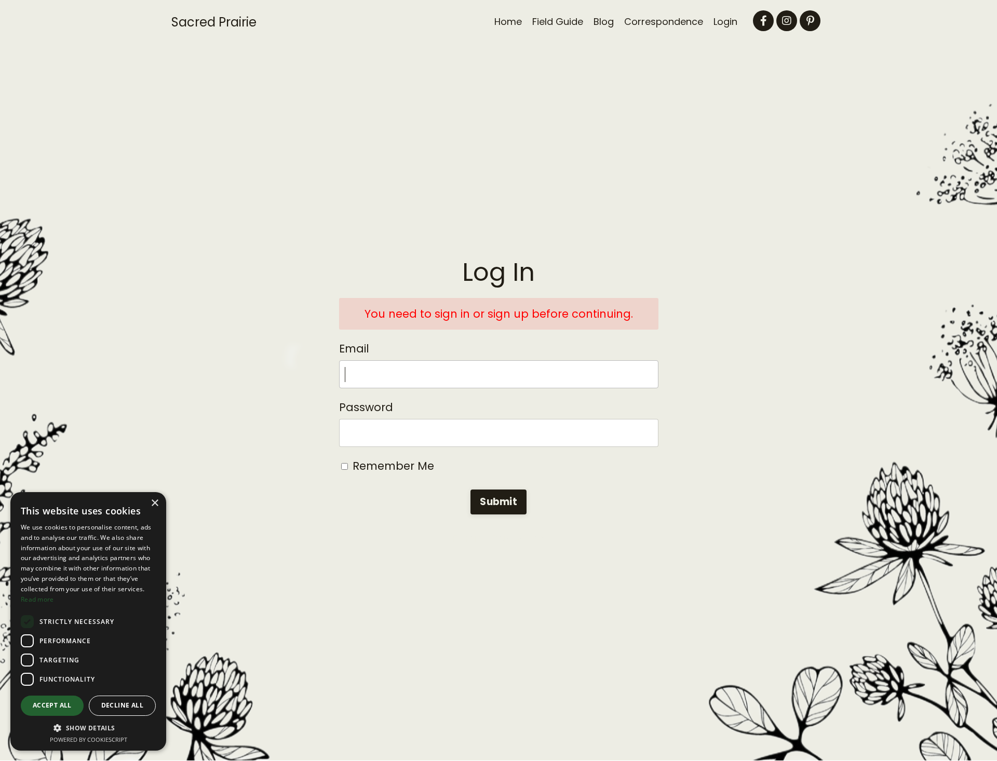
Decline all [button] (122, 705)
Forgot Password (498, 538)
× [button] (154, 503)
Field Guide (557, 21)
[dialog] (88, 621)
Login (725, 21)
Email (354, 348)
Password (366, 407)
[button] (88, 728)
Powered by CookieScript (88, 739)
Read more (37, 599)
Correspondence (663, 21)
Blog (604, 21)
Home (508, 21)
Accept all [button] (52, 705)
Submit (498, 502)
